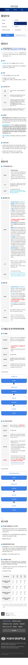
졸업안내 (7, 35)
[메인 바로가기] (9, 3)
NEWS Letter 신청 (7, 626)
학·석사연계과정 (18, 30)
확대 (19, 6)
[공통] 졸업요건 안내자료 (20, 35)
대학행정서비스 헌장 (7, 624)
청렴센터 (20, 626)
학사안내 (15, 9)
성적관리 (16, 26)
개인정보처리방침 (7, 621)
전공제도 (3, 23)
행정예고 (15, 626)
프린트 (26, 6)
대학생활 (7, 9)
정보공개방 (15, 624)
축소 (22, 6)
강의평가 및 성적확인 (6, 30)
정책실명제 (22, 624)
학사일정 (3, 20)
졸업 (22, 9)
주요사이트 (14, 630)
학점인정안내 (4, 26)
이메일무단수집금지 (16, 621)
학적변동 (16, 20)
